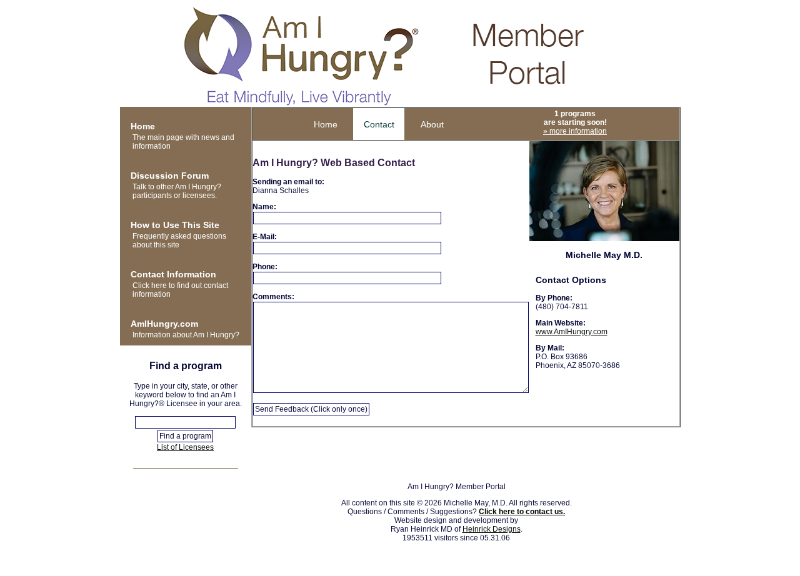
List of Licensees (185, 447)
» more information (575, 131)
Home (143, 126)
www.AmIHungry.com (572, 331)
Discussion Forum (170, 176)
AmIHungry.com (164, 324)
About (432, 124)
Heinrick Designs (491, 529)
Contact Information (173, 274)
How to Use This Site (175, 225)
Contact (379, 124)
